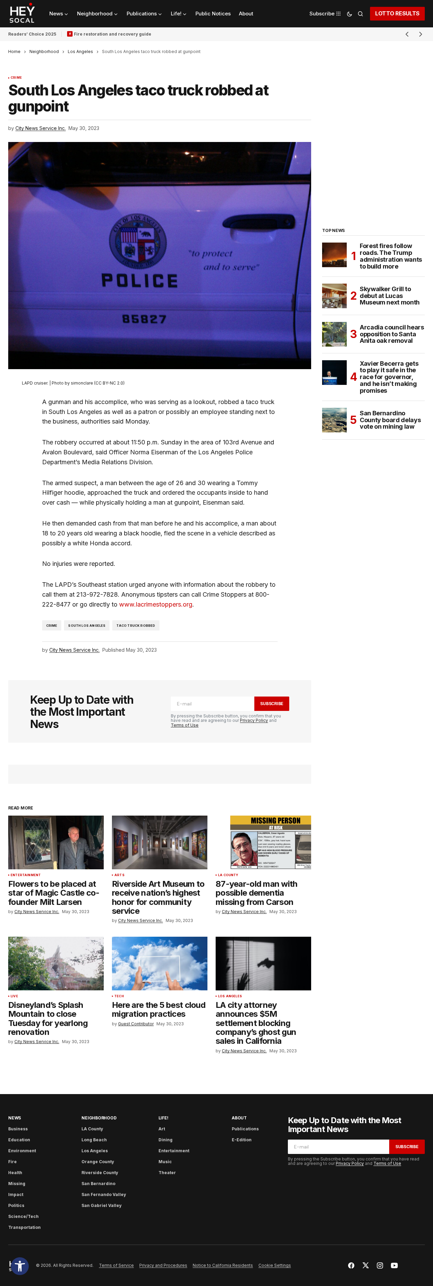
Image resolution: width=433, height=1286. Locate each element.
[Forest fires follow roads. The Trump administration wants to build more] (334, 255)
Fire (12, 1161)
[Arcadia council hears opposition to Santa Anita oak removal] (334, 334)
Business (18, 1128)
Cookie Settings (274, 1265)
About (239, 1117)
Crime (16, 77)
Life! (163, 1117)
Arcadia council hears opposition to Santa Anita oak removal (392, 334)
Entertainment (26, 875)
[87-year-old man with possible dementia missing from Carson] (263, 842)
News (14, 1117)
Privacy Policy (254, 720)
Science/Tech (23, 1216)
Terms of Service (116, 1265)
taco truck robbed (135, 625)
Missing (16, 1183)
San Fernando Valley (103, 1194)
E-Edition (242, 1139)
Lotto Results (397, 13)
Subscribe (271, 703)
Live (14, 996)
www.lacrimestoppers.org (155, 604)
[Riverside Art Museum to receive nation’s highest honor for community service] (159, 842)
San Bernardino (98, 1183)
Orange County (97, 1161)
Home (14, 51)
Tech (119, 996)
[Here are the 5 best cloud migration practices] (159, 963)
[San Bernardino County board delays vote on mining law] (334, 420)
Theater (167, 1172)
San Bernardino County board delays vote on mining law (390, 420)
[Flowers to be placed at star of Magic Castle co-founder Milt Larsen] (56, 842)
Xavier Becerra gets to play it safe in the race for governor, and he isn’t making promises (389, 377)
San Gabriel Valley (101, 1205)
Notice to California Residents (223, 1265)
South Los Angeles (86, 625)
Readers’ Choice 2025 (32, 34)
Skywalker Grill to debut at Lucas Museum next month (390, 295)
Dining (165, 1139)
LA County (228, 875)
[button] (20, 1266)
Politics (16, 1205)
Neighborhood (44, 51)
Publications (245, 1128)
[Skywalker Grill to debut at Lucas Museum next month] (334, 296)
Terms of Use (185, 725)
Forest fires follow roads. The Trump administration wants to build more (391, 256)
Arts (119, 875)
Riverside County (99, 1172)
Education (19, 1139)
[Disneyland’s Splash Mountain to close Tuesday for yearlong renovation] (56, 963)
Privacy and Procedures (163, 1265)
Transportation (24, 1227)
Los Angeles (80, 51)
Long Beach (94, 1139)
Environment (22, 1150)
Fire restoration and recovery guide (112, 34)
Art (161, 1128)
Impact (15, 1194)
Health (15, 1172)
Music (165, 1161)
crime (52, 625)
